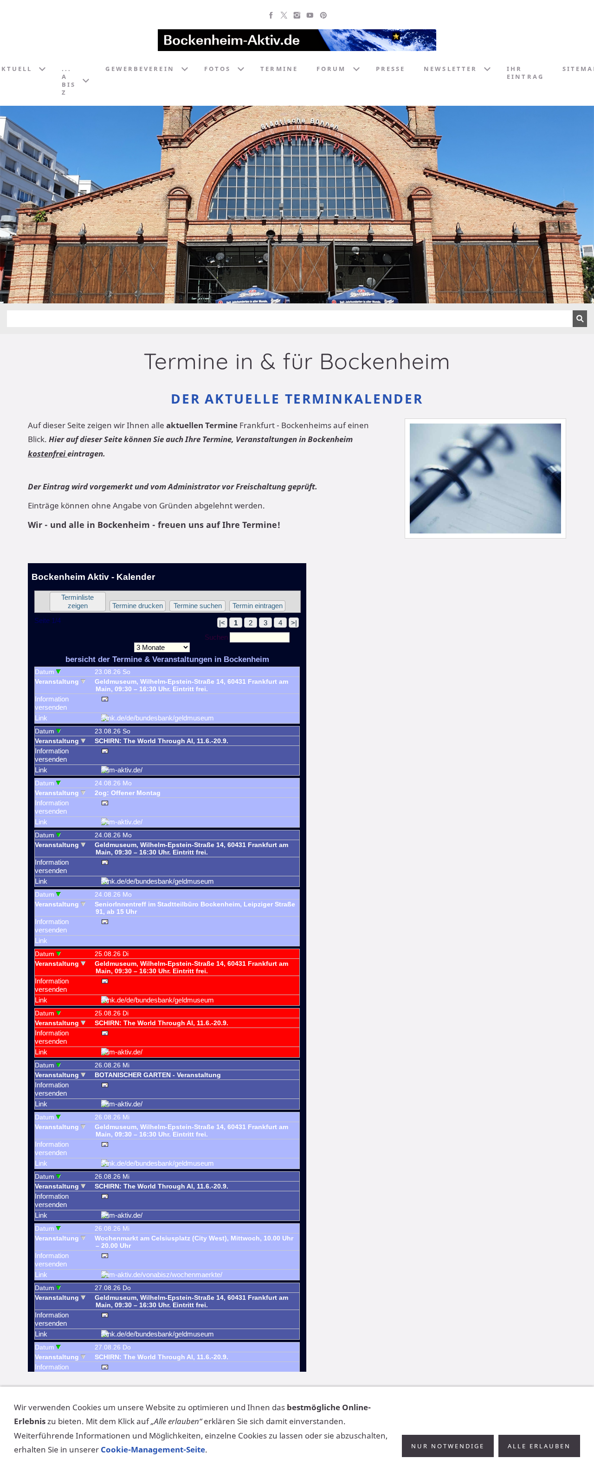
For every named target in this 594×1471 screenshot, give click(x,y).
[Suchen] (580, 318)
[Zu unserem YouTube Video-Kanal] (310, 15)
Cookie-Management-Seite (153, 1449)
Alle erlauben (539, 1446)
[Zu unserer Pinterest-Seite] (323, 15)
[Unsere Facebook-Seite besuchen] (271, 15)
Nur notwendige (447, 1446)
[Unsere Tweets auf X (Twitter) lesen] (284, 15)
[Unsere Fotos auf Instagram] (297, 15)
